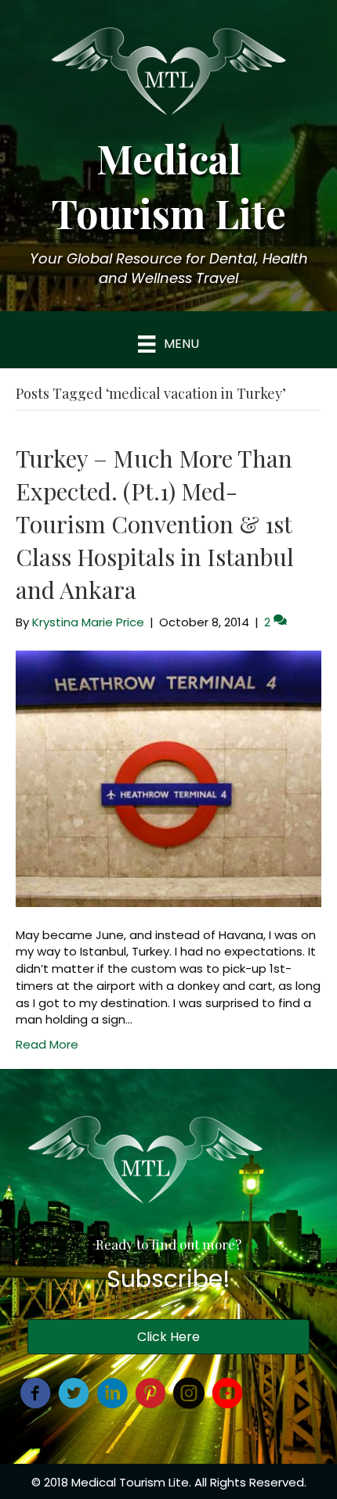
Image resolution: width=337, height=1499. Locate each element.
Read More (47, 1044)
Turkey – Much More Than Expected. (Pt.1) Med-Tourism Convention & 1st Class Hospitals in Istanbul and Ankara (155, 524)
